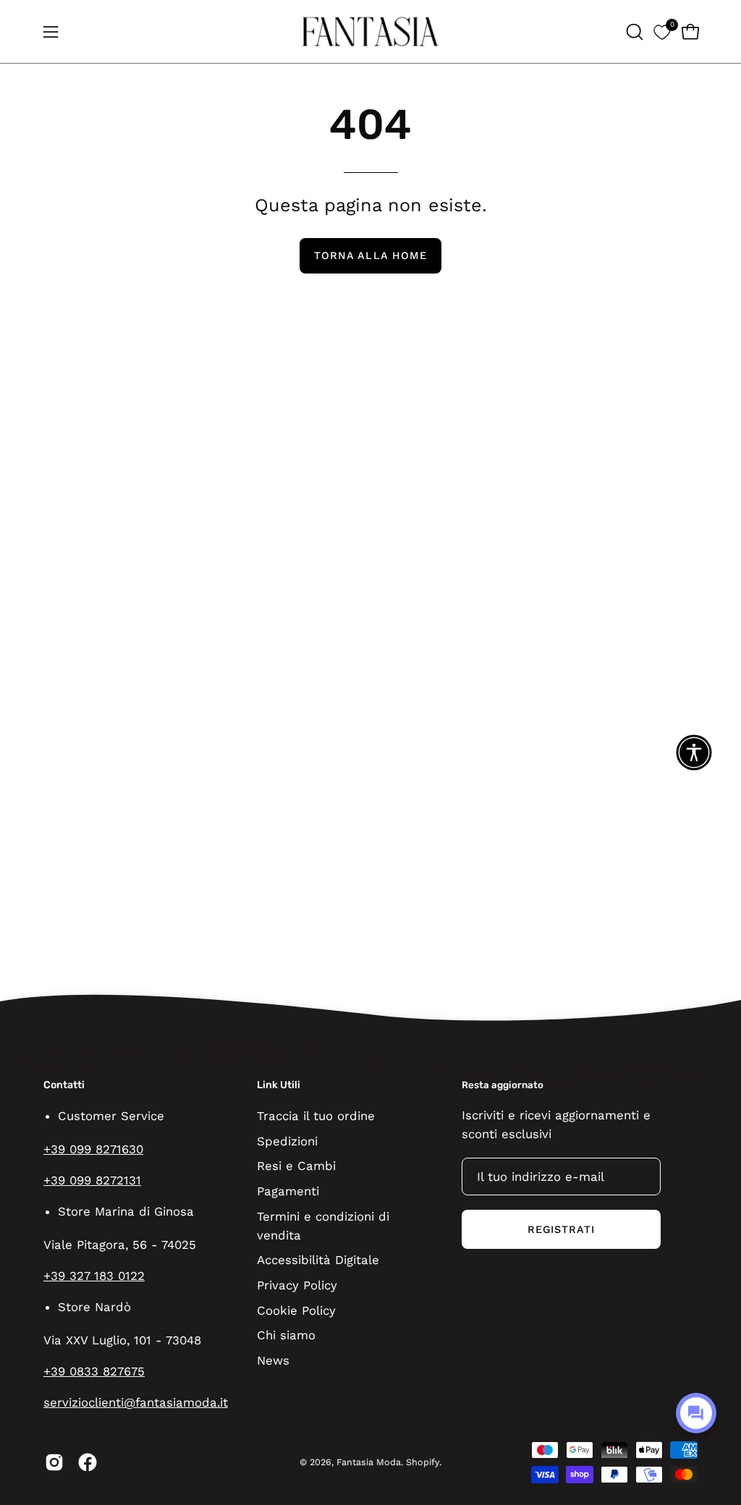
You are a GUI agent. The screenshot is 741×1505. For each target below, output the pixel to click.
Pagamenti (288, 1190)
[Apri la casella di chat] (696, 1413)
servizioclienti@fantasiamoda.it (135, 1402)
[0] (661, 31)
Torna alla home (370, 255)
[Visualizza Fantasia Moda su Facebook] (87, 1462)
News (273, 1359)
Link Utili (278, 1085)
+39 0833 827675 (94, 1371)
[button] (633, 32)
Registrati (562, 1229)
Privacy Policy (297, 1285)
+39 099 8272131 (92, 1180)
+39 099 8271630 (93, 1149)
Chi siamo (286, 1335)
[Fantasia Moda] (370, 31)
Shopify (422, 1462)
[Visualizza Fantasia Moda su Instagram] (54, 1462)
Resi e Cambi (296, 1165)
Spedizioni (287, 1140)
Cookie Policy (296, 1309)
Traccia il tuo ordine (316, 1115)
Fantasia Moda (368, 1462)
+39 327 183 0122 (94, 1275)
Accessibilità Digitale (318, 1259)
